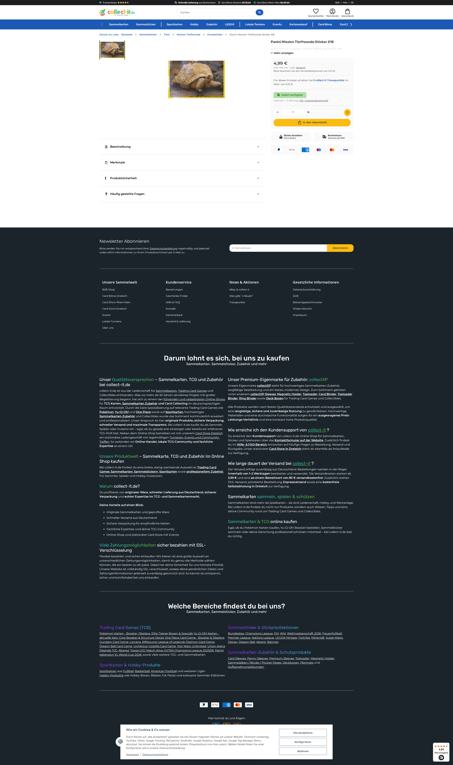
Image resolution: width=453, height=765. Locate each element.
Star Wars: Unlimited (191, 646)
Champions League (259, 633)
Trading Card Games (192, 390)
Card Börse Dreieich (114, 296)
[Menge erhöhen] (308, 112)
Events (277, 24)
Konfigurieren (303, 741)
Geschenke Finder (177, 296)
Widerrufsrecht (302, 308)
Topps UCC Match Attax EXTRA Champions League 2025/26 (172, 650)
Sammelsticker (146, 24)
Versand (300, 67)
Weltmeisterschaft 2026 (304, 633)
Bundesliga (236, 633)
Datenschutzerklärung (163, 248)
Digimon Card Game (200, 642)
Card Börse (325, 24)
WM (283, 633)
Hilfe (345, 2)
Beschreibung (120, 146)
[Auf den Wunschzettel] (347, 112)
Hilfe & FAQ (173, 302)
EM (276, 633)
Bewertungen (174, 289)
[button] (315, 12)
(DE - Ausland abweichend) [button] (313, 100)
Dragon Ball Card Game (115, 646)
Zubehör (211, 24)
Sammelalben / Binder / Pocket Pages (254, 662)
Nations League (263, 637)
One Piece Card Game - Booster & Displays (194, 637)
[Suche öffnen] (259, 12)
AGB (296, 296)
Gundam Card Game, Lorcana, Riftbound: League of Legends (142, 642)
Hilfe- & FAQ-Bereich (252, 444)
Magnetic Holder (322, 658)
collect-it (317, 430)
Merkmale (117, 162)
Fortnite (304, 637)
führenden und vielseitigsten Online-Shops (194, 399)
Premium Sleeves (281, 658)
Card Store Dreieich (114, 308)
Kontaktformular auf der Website (299, 440)
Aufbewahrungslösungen (246, 667)
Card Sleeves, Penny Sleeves (248, 658)
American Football (164, 671)
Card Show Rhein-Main (116, 302)
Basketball (142, 671)
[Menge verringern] (277, 112)
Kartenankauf (298, 24)
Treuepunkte (237, 302)
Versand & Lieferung (178, 321)
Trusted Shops (110, 2)
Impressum (300, 315)
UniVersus (140, 646)
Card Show (347, 24)
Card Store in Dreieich (285, 449)
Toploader (302, 658)
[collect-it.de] (117, 12)
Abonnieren (340, 248)
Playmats (306, 662)
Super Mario (334, 637)
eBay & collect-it (239, 289)
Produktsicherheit (123, 178)
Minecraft (318, 637)
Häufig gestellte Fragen (127, 194)
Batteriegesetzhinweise (307, 302)
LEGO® (229, 24)
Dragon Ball (247, 642)
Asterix (261, 642)
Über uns (107, 327)
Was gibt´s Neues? (241, 296)
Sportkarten (174, 24)
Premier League (239, 637)
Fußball (128, 671)
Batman (273, 642)
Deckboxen (291, 662)
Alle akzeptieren (303, 732)
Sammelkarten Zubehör (139, 403)
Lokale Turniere (255, 24)
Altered (124, 650)
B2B (337, 2)
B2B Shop (108, 289)
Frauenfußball (332, 633)
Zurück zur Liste (108, 34)
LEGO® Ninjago (286, 637)
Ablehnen (303, 751)
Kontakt (171, 308)
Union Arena (216, 646)
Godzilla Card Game (162, 646)
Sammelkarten (118, 24)
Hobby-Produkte (111, 675)
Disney (232, 642)
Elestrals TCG (108, 650)
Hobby (194, 24)
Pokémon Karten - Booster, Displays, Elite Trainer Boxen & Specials (146, 633)
